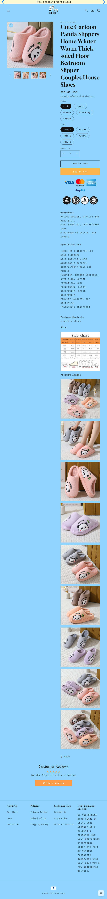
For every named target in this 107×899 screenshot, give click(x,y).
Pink (65, 106)
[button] (8, 10)
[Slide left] (10, 75)
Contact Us (13, 824)
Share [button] (67, 756)
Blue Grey (84, 112)
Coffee (67, 119)
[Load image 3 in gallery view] (34, 75)
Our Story (12, 812)
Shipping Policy (39, 824)
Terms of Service (63, 824)
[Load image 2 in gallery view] (25, 75)
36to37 (67, 129)
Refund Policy (38, 818)
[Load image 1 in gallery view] (17, 75)
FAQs (9, 818)
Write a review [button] (53, 783)
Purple (80, 106)
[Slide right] (50, 75)
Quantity (65, 148)
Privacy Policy (39, 812)
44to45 (67, 142)
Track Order (60, 818)
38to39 (83, 129)
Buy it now (80, 172)
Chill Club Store (57, 893)
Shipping (64, 96)
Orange (67, 112)
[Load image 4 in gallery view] (42, 75)
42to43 (83, 136)
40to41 (67, 136)
